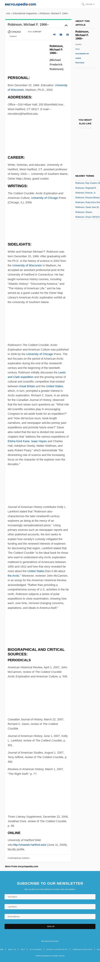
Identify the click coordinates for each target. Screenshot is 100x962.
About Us (12, 949)
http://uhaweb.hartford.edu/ (29, 844)
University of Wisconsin (27, 265)
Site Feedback (36, 949)
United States (54, 386)
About (82, 53)
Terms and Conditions (82, 949)
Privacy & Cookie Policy (57, 949)
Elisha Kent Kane (19, 441)
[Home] (20, 4)
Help (23, 949)
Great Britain (27, 386)
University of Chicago (44, 197)
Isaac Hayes (39, 441)
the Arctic (13, 575)
